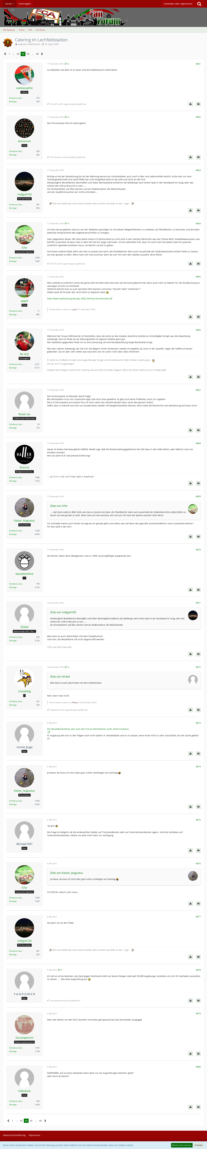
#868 (198, 443)
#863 (198, 170)
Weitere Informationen (181, 1145)
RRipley (75, 702)
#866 (198, 329)
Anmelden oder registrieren (178, 3)
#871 (198, 602)
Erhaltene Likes (15, 98)
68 (37, 53)
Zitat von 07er (59, 506)
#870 (198, 549)
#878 (198, 969)
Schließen (199, 1145)
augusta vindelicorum (29, 44)
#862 (198, 116)
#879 (198, 1013)
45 (28, 53)
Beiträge (13, 101)
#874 (198, 766)
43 (18, 53)
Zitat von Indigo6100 (63, 612)
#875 (198, 819)
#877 (198, 916)
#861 (198, 63)
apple (74, 309)
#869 (198, 496)
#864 (198, 223)
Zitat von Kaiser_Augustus (66, 873)
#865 (198, 276)
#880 (198, 1066)
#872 (198, 667)
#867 (198, 389)
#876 (198, 863)
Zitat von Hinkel (60, 676)
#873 (198, 722)
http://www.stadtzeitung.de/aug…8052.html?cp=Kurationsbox (78, 298)
